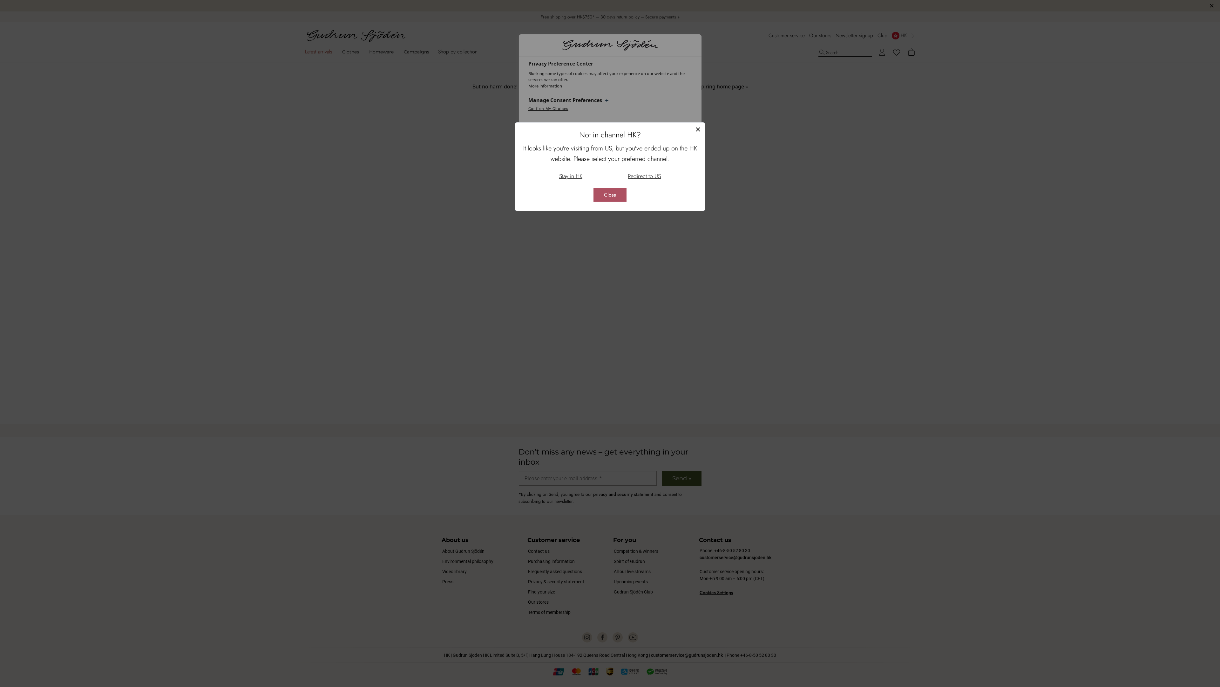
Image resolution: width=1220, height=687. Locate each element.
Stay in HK (570, 176)
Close (610, 194)
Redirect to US (644, 176)
